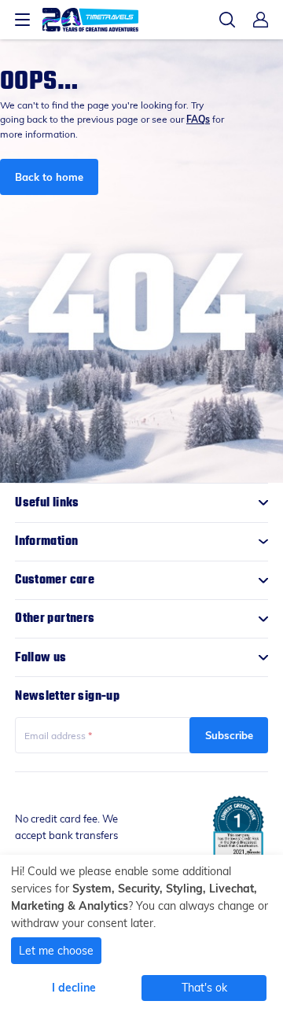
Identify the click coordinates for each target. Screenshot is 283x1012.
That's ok (204, 987)
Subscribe (229, 734)
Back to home (49, 176)
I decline (74, 987)
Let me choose (56, 950)
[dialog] (141, 933)
